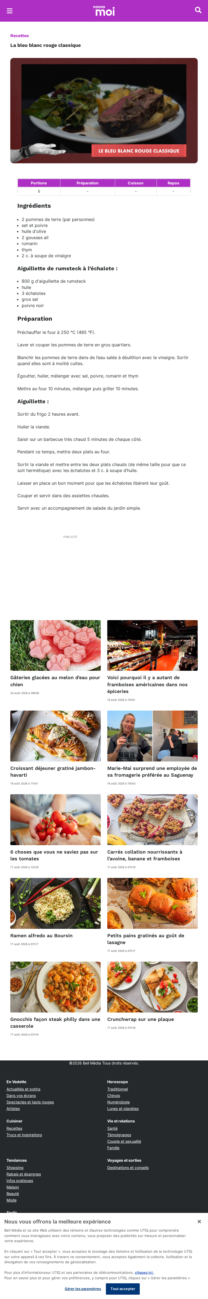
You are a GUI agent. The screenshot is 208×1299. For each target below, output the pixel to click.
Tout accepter (122, 1289)
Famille (113, 1147)
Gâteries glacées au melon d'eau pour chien (55, 681)
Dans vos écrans (21, 1095)
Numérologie (118, 1102)
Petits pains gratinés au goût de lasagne (145, 939)
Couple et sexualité (124, 1141)
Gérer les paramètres (83, 1289)
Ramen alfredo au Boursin (41, 935)
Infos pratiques (19, 1180)
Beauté (12, 1193)
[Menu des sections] (9, 10)
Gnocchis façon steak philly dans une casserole (55, 1022)
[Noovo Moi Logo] (104, 11)
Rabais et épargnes (23, 1174)
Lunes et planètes (123, 1108)
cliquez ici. (144, 1272)
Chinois (113, 1095)
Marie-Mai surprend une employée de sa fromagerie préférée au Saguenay (152, 771)
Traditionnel (117, 1089)
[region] (104, 1256)
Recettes (19, 35)
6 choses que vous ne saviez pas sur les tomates (54, 855)
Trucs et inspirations (24, 1134)
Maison (12, 1187)
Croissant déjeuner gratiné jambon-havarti (53, 771)
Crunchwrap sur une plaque (140, 1019)
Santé (112, 1128)
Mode (11, 1200)
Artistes (13, 1108)
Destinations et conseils (128, 1167)
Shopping (15, 1167)
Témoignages (119, 1134)
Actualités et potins (23, 1089)
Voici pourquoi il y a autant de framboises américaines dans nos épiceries (147, 684)
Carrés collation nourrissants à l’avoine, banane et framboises (144, 855)
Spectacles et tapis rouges (30, 1102)
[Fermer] (199, 1222)
